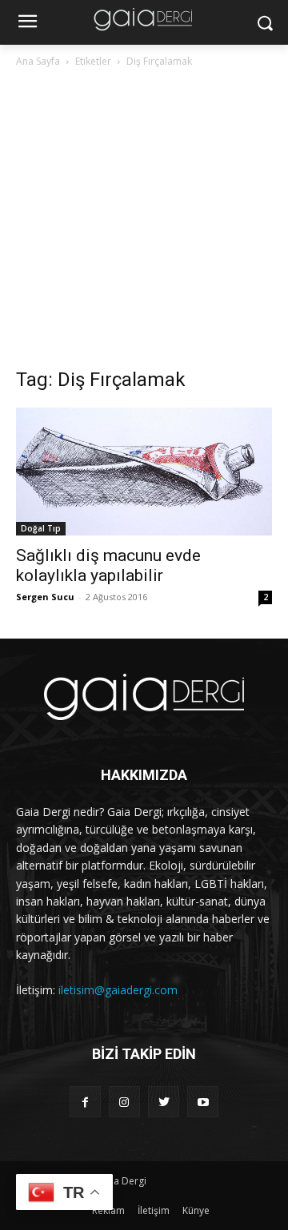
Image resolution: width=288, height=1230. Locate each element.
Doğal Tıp (41, 528)
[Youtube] (202, 1101)
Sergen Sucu (45, 597)
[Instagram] (124, 1101)
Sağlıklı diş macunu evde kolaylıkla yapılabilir (108, 565)
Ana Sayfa (38, 61)
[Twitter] (163, 1101)
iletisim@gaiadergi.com (118, 989)
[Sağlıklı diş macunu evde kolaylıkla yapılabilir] (144, 471)
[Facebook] (85, 1101)
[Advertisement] (144, 222)
